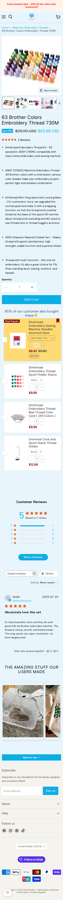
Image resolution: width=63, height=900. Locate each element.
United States (30, 846)
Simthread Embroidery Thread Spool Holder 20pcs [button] (43, 370)
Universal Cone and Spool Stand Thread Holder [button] (42, 442)
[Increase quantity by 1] (32, 287)
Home (5, 27)
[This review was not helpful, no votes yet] (54, 651)
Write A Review (33, 557)
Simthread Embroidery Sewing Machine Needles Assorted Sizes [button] (42, 327)
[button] (8, 103)
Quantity (7, 279)
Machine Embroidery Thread (30, 27)
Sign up (50, 790)
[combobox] (44, 582)
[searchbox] (18, 573)
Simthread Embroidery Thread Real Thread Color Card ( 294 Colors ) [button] (42, 410)
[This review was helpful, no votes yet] (48, 651)
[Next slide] (59, 103)
